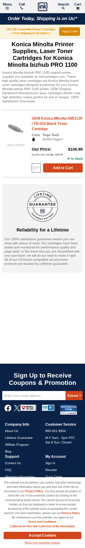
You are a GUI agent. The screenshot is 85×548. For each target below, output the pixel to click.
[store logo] (42, 7)
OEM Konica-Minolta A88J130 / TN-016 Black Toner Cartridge (57, 123)
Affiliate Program (17, 444)
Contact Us (13, 463)
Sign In (50, 463)
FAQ (8, 470)
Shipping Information (20, 477)
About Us (11, 431)
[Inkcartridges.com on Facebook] (8, 410)
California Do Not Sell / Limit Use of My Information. (42, 526)
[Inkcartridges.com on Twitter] (17, 410)
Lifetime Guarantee (19, 438)
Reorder (51, 470)
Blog (8, 451)
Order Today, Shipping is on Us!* (42, 18)
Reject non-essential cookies (42, 542)
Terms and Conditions (42, 521)
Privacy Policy (34, 491)
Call (22, 4)
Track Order (54, 477)
